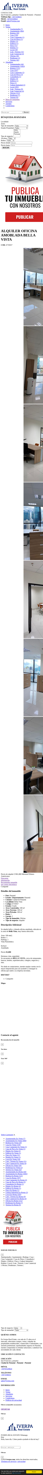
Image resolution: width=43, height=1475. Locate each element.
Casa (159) (14, 35)
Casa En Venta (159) (13, 1145)
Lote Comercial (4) (17, 54)
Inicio (8, 25)
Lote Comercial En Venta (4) (16, 1163)
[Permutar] (17, 134)
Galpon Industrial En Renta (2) (17, 1192)
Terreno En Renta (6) (13, 1205)
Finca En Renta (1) (12, 1190)
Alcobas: (4, 138)
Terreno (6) (14, 97)
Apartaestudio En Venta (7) (15, 1139)
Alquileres (9, 62)
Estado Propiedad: (7, 128)
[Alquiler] (17, 132)
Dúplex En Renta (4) (13, 1186)
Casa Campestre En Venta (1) (16, 1147)
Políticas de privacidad (14, 1400)
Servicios (9, 102)
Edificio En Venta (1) (13, 1153)
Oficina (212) (15, 93)
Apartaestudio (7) (16, 29)
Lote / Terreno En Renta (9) (16, 1197)
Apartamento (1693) (17, 66)
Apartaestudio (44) (17, 64)
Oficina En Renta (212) (14, 1201)
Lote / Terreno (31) (17, 52)
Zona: (3, 124)
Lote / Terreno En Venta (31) (16, 1161)
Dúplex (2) (14, 41)
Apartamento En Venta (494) (16, 1141)
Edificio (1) (14, 44)
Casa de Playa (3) (16, 75)
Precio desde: (6, 143)
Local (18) (14, 50)
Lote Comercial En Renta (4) (16, 1199)
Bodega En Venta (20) (14, 1143)
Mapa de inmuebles (13, 99)
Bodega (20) (14, 33)
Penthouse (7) (15, 95)
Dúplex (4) (14, 79)
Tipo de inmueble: (7, 126)
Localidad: (5, 122)
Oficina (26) (14, 56)
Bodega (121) (15, 68)
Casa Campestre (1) (17, 37)
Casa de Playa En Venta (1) (15, 1149)
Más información (16, 1473)
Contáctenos (10, 106)
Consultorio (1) (15, 77)
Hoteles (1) (14, 48)
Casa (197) (14, 70)
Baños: (3, 140)
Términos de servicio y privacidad (13, 1461)
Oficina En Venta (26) (13, 1166)
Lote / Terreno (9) (16, 89)
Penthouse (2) (15, 58)
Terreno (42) (14, 60)
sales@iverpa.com (7, 1381)
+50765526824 (12, 19)
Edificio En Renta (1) (13, 1188)
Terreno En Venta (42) (14, 1170)
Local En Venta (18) (13, 1159)
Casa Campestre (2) (17, 73)
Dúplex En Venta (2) (13, 1151)
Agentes (8, 104)
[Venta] (17, 130)
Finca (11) (13, 46)
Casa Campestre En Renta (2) (16, 1180)
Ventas (8, 27)
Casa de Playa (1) (16, 39)
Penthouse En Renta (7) (14, 1203)
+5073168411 (17, 17)
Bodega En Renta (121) (14, 1176)
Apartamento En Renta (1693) (16, 1174)
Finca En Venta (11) (13, 1155)
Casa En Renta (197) (13, 1178)
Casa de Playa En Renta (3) (15, 1182)
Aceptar (34, 1472)
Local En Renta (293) (13, 1195)
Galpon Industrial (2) (17, 85)
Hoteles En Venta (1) (13, 1157)
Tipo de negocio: (7, 136)
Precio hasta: (5, 145)
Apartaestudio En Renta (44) (16, 1172)
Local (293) (14, 87)
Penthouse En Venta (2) (14, 1168)
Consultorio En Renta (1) (15, 1184)
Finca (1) (13, 83)
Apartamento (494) (17, 31)
